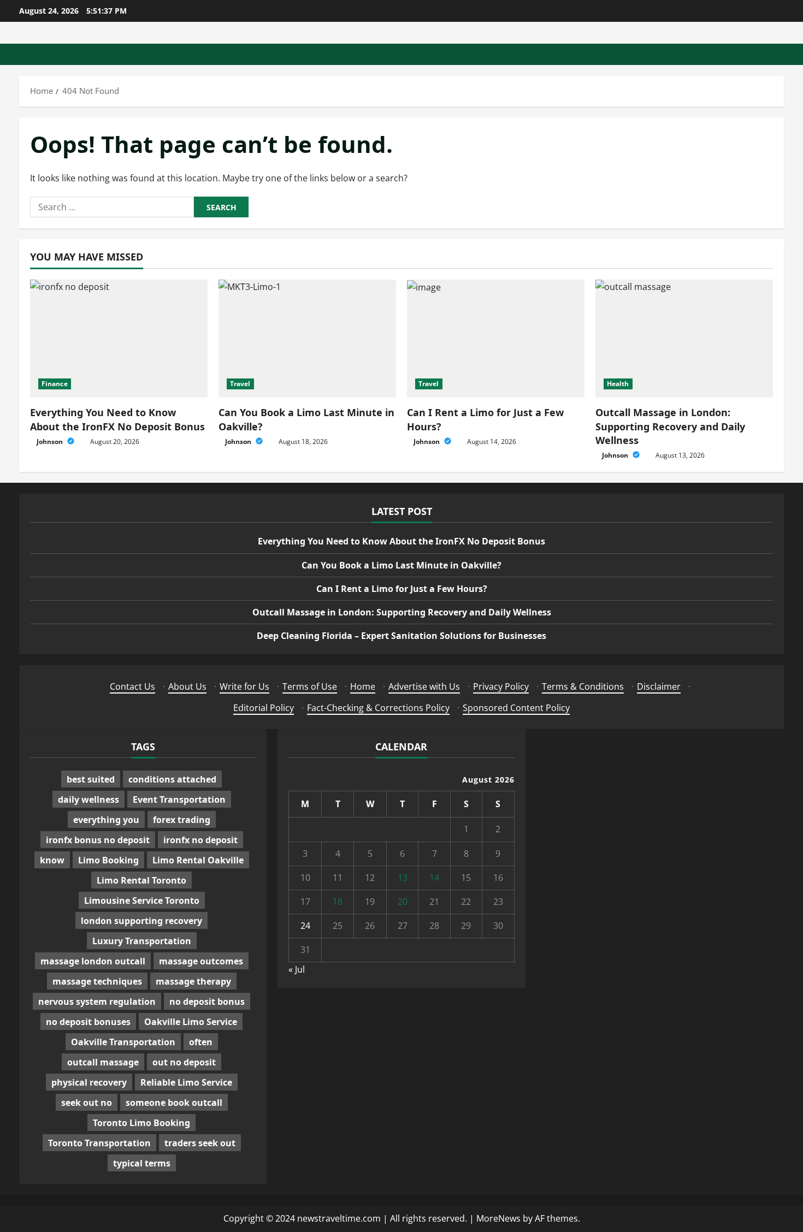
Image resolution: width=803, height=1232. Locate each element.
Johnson (50, 441)
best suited (91, 779)
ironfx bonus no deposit (98, 840)
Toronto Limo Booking (141, 1123)
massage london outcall (92, 961)
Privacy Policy (501, 686)
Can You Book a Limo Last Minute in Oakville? (401, 565)
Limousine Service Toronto (141, 901)
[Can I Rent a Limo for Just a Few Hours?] (495, 339)
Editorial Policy (263, 708)
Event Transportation (179, 799)
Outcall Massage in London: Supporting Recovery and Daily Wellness (670, 426)
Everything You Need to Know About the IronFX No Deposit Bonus (117, 419)
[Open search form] (780, 54)
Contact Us (132, 686)
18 (338, 902)
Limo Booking (108, 860)
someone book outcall (174, 1103)
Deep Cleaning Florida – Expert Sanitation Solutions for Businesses (401, 636)
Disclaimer (659, 686)
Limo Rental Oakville (198, 860)
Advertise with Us (424, 686)
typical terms (141, 1163)
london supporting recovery (141, 921)
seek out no (86, 1103)
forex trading (181, 820)
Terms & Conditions (583, 686)
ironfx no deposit (200, 840)
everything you (106, 820)
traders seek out (199, 1143)
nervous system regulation (97, 1002)
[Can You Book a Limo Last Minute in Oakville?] (307, 339)
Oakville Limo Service (190, 1022)
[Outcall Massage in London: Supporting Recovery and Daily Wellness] (684, 339)
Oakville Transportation (123, 1042)
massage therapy (193, 981)
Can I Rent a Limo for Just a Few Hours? (401, 589)
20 (403, 902)
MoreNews (498, 1218)
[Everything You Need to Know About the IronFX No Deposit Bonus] (119, 339)
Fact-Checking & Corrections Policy (378, 708)
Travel (240, 383)
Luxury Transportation (141, 941)
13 (403, 878)
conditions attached (172, 779)
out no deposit (184, 1062)
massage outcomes (201, 961)
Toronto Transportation (99, 1143)
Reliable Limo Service (186, 1082)
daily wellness (88, 799)
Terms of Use (309, 686)
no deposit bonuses (88, 1022)
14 (434, 878)
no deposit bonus (207, 1002)
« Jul (296, 969)
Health (618, 383)
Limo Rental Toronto (141, 880)
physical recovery (89, 1082)
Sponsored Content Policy (516, 708)
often (200, 1042)
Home (362, 686)
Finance (55, 383)
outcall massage (103, 1062)
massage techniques (97, 981)
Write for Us (244, 686)
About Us (187, 686)
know (52, 860)
